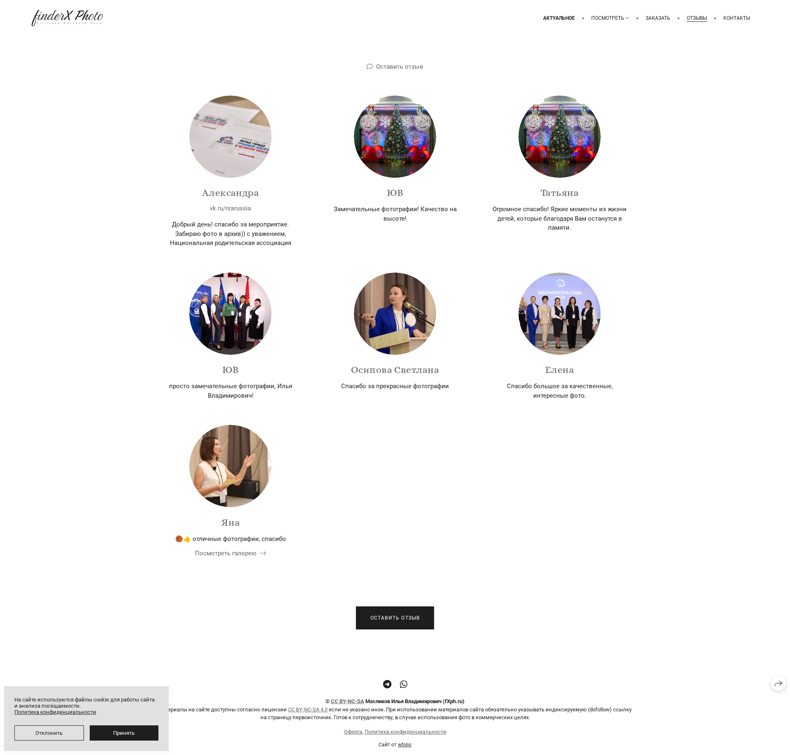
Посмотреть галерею (225, 553)
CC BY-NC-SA (347, 701)
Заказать (658, 18)
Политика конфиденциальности (405, 732)
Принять (124, 733)
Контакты (736, 18)
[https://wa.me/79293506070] (403, 685)
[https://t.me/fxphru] (387, 685)
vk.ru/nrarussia (230, 208)
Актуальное (559, 18)
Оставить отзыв (399, 66)
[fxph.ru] (67, 18)
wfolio (404, 745)
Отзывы (697, 18)
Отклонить (49, 733)
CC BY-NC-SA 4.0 (308, 709)
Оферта (353, 732)
